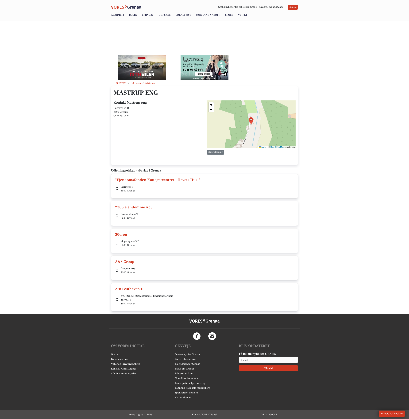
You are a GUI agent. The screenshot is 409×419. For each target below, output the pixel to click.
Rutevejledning (215, 152)
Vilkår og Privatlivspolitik (125, 364)
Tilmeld (293, 7)
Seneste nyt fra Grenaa (187, 354)
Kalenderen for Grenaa (187, 364)
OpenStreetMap (277, 146)
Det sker (164, 14)
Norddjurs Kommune (186, 378)
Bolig (133, 14)
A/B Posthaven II (129, 288)
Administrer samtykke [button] (123, 373)
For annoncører (119, 359)
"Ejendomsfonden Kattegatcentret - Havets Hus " (157, 179)
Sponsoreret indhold (186, 392)
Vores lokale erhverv (186, 359)
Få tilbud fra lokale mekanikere (192, 387)
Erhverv (148, 14)
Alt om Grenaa (183, 397)
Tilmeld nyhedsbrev (392, 413)
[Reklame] (142, 67)
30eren (121, 234)
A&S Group (124, 261)
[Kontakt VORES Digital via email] (212, 336)
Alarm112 (117, 14)
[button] (251, 120)
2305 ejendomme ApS (134, 207)
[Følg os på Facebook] (197, 336)
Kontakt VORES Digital (123, 368)
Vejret (242, 14)
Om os (114, 354)
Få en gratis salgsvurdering (190, 383)
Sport (229, 14)
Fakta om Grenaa (184, 368)
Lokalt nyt (183, 14)
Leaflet (264, 146)
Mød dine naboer (208, 14)
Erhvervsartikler (184, 373)
